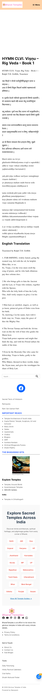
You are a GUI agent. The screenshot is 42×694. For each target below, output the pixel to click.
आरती (6, 440)
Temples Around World (13, 484)
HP (34, 548)
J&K (21, 541)
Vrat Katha (6, 673)
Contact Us (8, 650)
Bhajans (7, 437)
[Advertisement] (21, 34)
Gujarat (10, 548)
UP (31, 563)
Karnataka (28, 556)
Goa (31, 541)
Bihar (13, 584)
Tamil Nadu (13, 577)
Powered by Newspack (10, 690)
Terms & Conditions (11, 635)
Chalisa (7, 434)
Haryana (22, 548)
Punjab (21, 591)
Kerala (12, 563)
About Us (8, 647)
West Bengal (26, 584)
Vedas (6, 429)
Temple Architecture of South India (17, 418)
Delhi (11, 541)
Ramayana (6, 404)
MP (22, 563)
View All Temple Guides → (21, 599)
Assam (33, 591)
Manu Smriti (8, 427)
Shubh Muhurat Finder (10, 677)
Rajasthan (13, 570)
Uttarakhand (29, 577)
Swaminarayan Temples (13, 487)
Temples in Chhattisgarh (13, 499)
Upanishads (9, 432)
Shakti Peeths (9, 448)
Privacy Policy (9, 632)
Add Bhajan (8, 653)
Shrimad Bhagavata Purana (14, 445)
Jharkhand (13, 556)
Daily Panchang (8, 666)
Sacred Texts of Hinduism (12, 399)
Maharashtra (28, 570)
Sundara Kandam (11, 442)
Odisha (9, 591)
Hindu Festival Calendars (11, 670)
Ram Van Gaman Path (10, 409)
